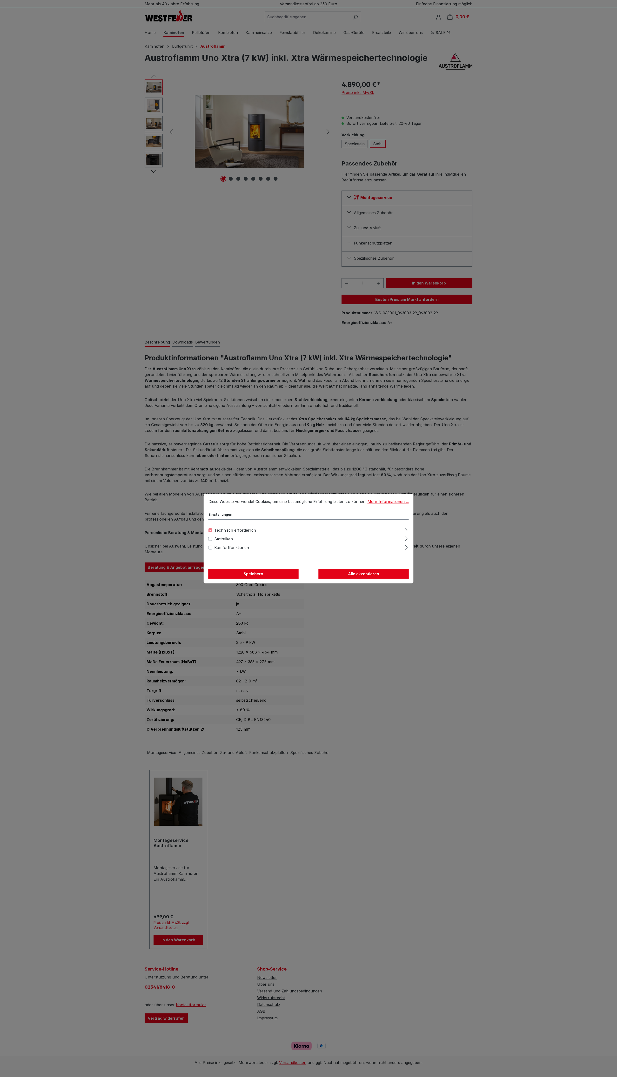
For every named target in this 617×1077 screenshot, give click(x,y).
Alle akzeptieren (363, 573)
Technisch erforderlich (235, 530)
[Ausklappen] (406, 529)
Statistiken (223, 538)
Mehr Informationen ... (388, 501)
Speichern (253, 573)
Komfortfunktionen (231, 547)
